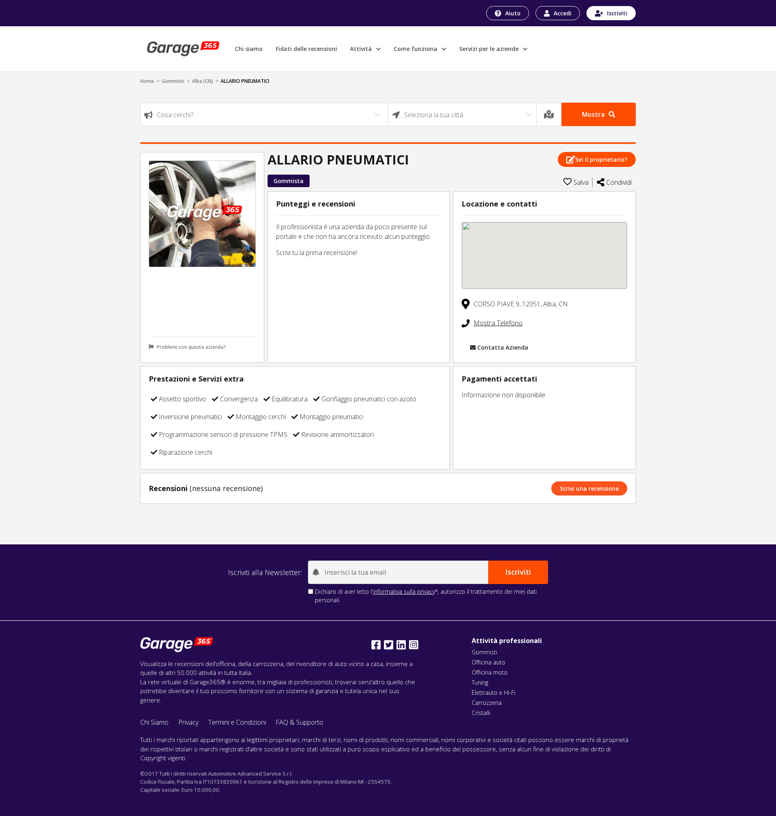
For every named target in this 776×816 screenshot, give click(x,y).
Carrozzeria (487, 702)
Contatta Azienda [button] (502, 347)
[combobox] (264, 114)
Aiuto (513, 13)
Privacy (188, 722)
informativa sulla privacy (404, 591)
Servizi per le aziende (489, 49)
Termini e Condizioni (237, 722)
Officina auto (488, 662)
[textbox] (264, 115)
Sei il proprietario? (601, 159)
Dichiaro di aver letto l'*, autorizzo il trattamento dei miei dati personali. (426, 596)
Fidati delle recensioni (306, 49)
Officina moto (490, 672)
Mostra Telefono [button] (498, 322)
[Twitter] (388, 645)
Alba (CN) (202, 81)
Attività (361, 49)
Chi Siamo (154, 722)
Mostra (593, 114)
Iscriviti (617, 13)
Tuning (480, 682)
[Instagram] (413, 645)
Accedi (562, 13)
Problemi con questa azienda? (191, 347)
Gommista (289, 181)
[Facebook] (376, 645)
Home (147, 81)
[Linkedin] (401, 645)
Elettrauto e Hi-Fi (493, 692)
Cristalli (481, 713)
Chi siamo (249, 49)
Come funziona (416, 49)
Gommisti (173, 81)
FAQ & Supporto (299, 722)
